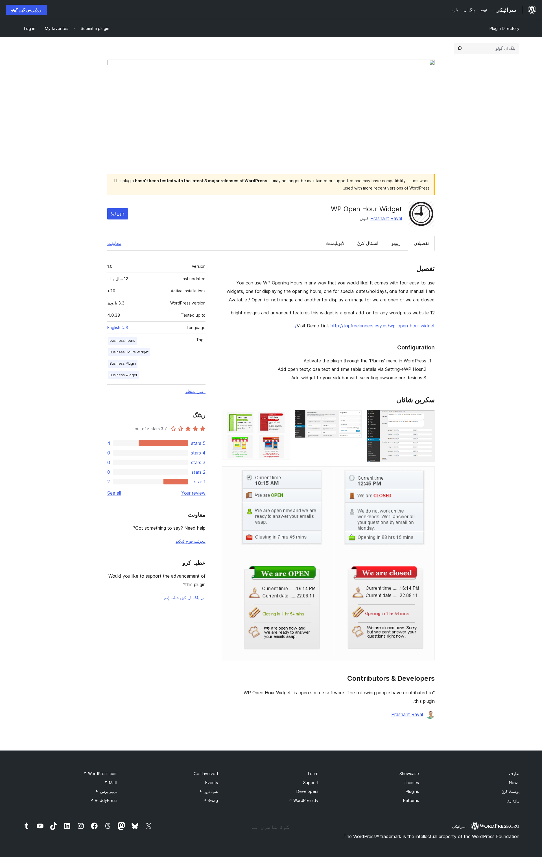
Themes (411, 782)
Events (211, 782)
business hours (122, 340)
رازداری (512, 800)
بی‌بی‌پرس (106, 791)
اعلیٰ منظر (195, 391)
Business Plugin (123, 363)
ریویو (396, 243)
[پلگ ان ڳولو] (459, 48)
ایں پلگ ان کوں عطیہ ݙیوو (184, 597)
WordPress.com (100, 773)
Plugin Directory (504, 28)
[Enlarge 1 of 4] (427, 417)
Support (310, 782)
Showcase (409, 773)
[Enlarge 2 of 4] (354, 417)
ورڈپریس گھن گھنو (26, 9)
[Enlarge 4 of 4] (427, 474)
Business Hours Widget (129, 352)
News (514, 782)
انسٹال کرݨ (367, 243)
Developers (307, 791)
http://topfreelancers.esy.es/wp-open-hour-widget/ (365, 326)
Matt (110, 782)
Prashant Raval (386, 218)
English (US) (118, 327)
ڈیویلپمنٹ (335, 243)
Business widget (123, 375)
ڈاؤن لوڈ (117, 213)
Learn (313, 773)
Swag (210, 800)
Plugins (412, 791)
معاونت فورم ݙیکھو (191, 541)
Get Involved (206, 773)
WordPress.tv (303, 800)
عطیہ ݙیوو (209, 791)
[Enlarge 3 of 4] (282, 417)
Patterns (411, 800)
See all (114, 493)
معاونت (114, 243)
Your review (193, 493)
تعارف (514, 773)
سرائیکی (458, 826)
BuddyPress (103, 800)
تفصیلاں (421, 243)
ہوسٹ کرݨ (510, 791)
